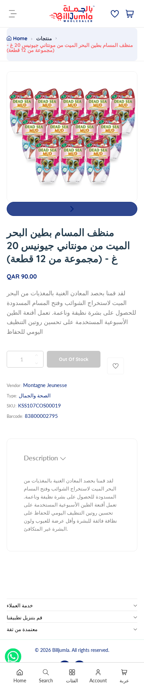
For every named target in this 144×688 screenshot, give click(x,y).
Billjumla (60, 650)
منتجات (44, 38)
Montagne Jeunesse (45, 385)
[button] (72, 209)
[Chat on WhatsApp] (13, 654)
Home (20, 38)
